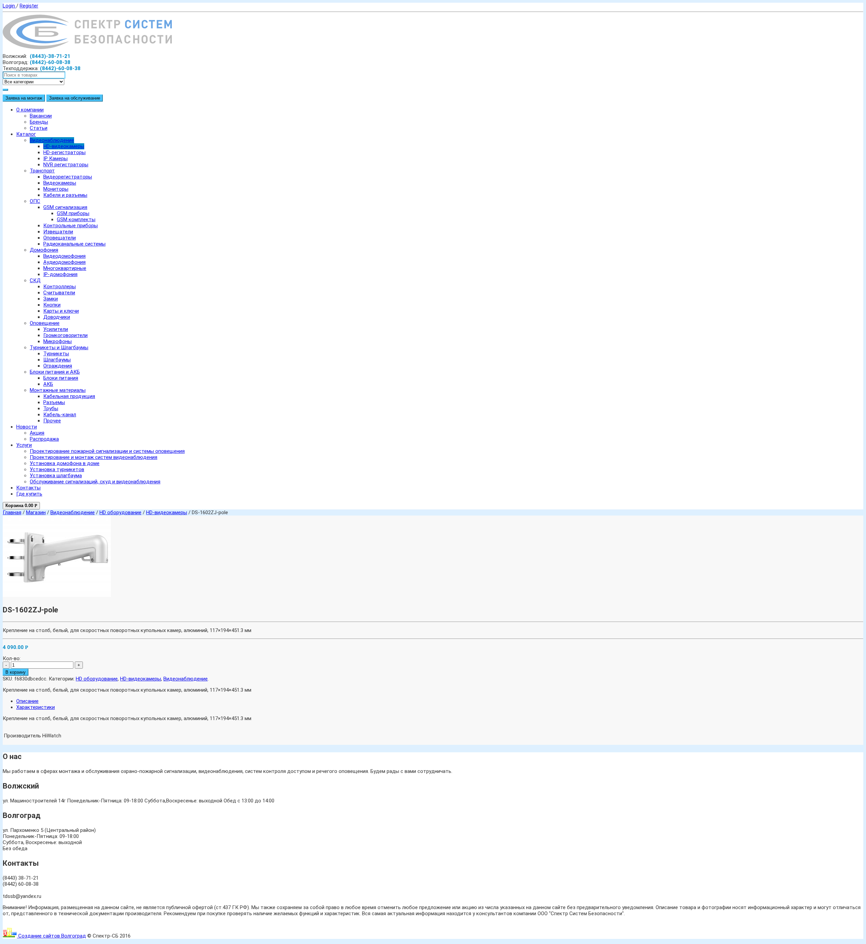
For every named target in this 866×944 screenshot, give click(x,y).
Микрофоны (57, 341)
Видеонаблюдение (52, 140)
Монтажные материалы (58, 390)
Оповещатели (59, 238)
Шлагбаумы (57, 360)
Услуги (24, 445)
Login (9, 6)
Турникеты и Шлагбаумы (59, 347)
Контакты (28, 488)
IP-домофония (60, 274)
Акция (37, 433)
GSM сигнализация (65, 207)
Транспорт (42, 171)
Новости (26, 427)
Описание (27, 701)
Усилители (55, 329)
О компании (30, 110)
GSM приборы (73, 213)
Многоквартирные (64, 268)
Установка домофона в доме (64, 463)
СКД (35, 280)
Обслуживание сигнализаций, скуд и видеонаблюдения (95, 482)
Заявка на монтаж (23, 98)
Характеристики (35, 707)
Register (29, 6)
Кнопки (52, 305)
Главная (12, 512)
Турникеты (56, 354)
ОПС (35, 201)
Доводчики (56, 317)
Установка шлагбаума (56, 476)
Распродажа (44, 439)
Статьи (38, 128)
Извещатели (58, 232)
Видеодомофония (64, 256)
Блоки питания (60, 378)
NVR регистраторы (65, 165)
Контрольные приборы (70, 226)
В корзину (15, 672)
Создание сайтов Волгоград (51, 936)
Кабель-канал (59, 415)
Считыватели (59, 293)
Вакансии (41, 116)
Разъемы (54, 402)
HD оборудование (120, 512)
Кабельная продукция (69, 396)
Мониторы (55, 189)
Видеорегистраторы (67, 177)
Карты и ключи (61, 311)
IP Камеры (55, 158)
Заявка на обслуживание (74, 98)
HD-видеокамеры (63, 146)
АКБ (48, 384)
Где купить (29, 494)
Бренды (39, 122)
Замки (50, 299)
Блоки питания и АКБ (55, 372)
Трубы (50, 408)
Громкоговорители (65, 335)
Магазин (36, 512)
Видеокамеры (59, 183)
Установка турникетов (57, 469)
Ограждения (57, 366)
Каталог (26, 134)
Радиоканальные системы (74, 244)
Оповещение (45, 323)
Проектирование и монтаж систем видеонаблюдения (93, 457)
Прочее (52, 421)
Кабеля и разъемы (65, 195)
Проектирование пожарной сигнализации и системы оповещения (107, 451)
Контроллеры (59, 287)
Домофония (44, 250)
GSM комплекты (76, 219)
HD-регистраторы (64, 152)
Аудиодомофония (64, 262)
